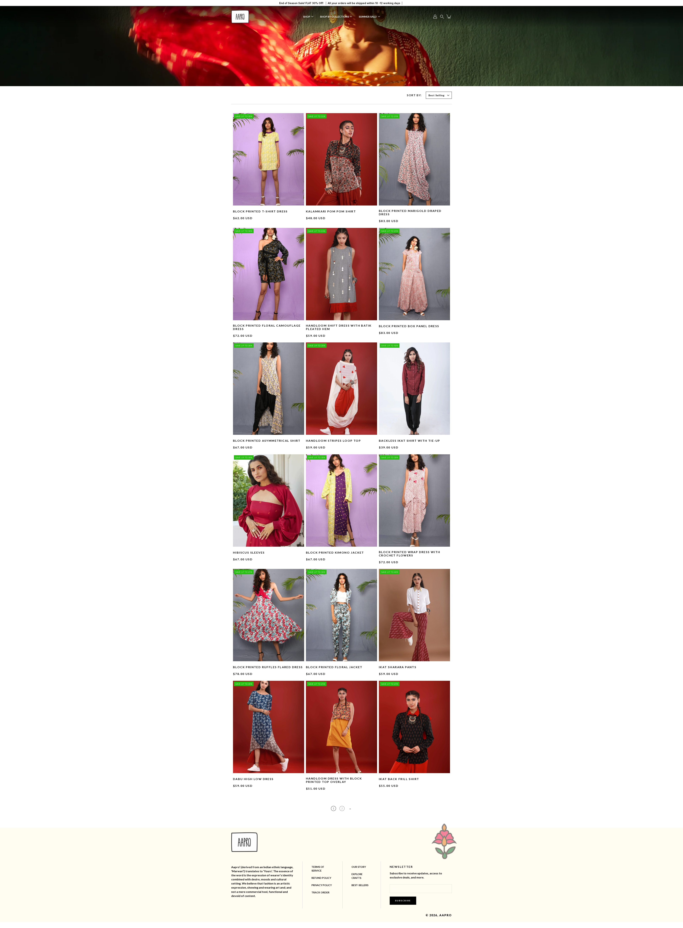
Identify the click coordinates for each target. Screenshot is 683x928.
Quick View (268, 159)
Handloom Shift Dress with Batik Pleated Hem (339, 327)
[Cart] (449, 16)
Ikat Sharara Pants (397, 667)
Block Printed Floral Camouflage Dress (267, 327)
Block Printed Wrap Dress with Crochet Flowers (409, 553)
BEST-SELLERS (359, 885)
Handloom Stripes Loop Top (333, 440)
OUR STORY (358, 866)
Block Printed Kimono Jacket (335, 552)
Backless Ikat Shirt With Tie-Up (409, 440)
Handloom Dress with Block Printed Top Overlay (334, 780)
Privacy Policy (321, 885)
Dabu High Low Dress (253, 779)
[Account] (435, 16)
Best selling (436, 95)
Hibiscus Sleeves (249, 552)
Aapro (445, 915)
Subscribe (403, 900)
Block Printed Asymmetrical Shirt (267, 440)
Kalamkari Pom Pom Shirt (331, 211)
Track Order (320, 892)
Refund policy (321, 877)
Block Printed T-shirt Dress (260, 211)
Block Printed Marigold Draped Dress (410, 212)
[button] (442, 17)
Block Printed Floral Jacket (334, 667)
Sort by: (414, 95)
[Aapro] (240, 16)
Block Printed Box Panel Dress (409, 326)
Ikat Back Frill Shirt (399, 779)
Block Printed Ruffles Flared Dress (268, 667)
